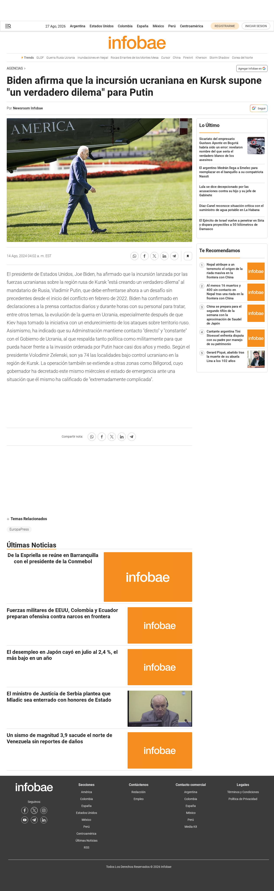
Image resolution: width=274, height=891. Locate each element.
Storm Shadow (219, 57)
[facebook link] (24, 810)
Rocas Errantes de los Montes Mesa (135, 57)
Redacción (138, 792)
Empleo (139, 799)
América (86, 792)
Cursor (165, 57)
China (177, 57)
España (142, 26)
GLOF (40, 57)
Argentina (77, 26)
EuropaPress (19, 529)
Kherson (201, 57)
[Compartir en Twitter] (154, 256)
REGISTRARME (225, 26)
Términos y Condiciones (243, 792)
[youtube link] (24, 819)
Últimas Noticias (86, 840)
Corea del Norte (242, 57)
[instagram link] (43, 810)
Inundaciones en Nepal (93, 57)
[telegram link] (34, 819)
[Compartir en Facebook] (144, 256)
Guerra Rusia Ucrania (60, 57)
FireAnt (188, 57)
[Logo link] (137, 42)
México (158, 26)
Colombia (125, 26)
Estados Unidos (101, 26)
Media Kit (191, 826)
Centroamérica (191, 26)
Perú (172, 26)
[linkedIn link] (43, 819)
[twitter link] (34, 810)
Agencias (15, 68)
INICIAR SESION (256, 26)
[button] (8, 26)
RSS (86, 847)
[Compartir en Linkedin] (164, 256)
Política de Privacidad (243, 799)
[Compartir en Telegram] (174, 256)
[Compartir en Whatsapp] (134, 256)
